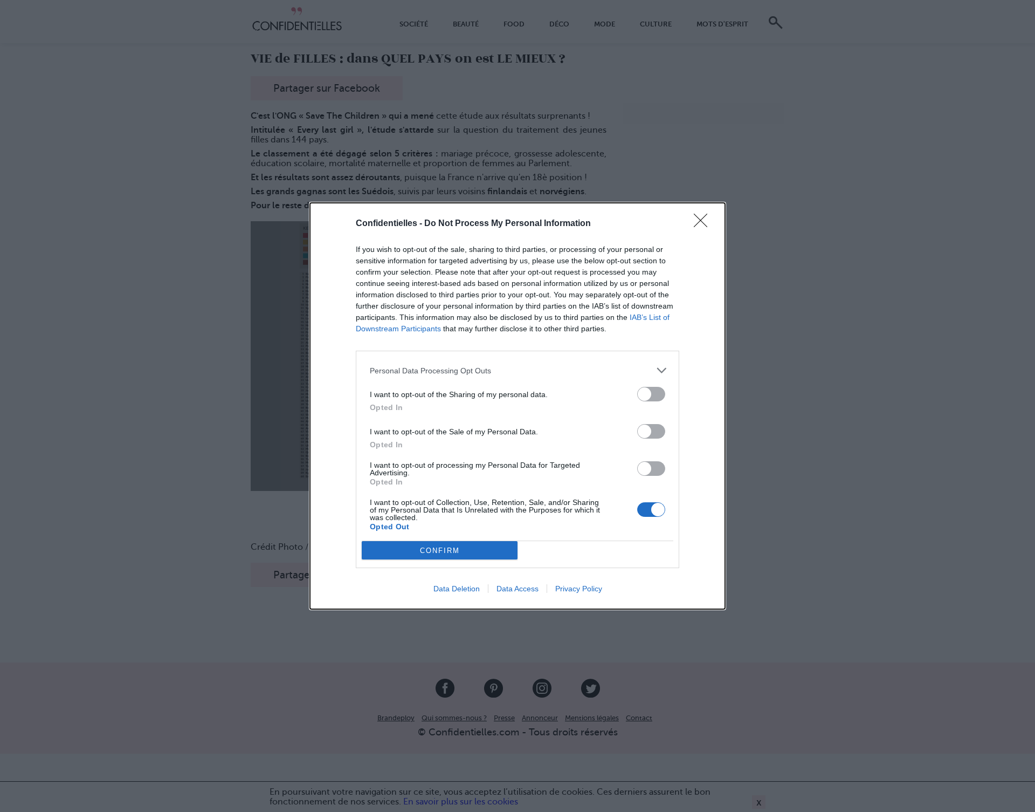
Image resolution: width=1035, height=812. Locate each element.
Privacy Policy (578, 588)
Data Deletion (456, 588)
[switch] (651, 394)
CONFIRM (440, 551)
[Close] (704, 224)
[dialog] (517, 406)
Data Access (517, 588)
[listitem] (517, 370)
